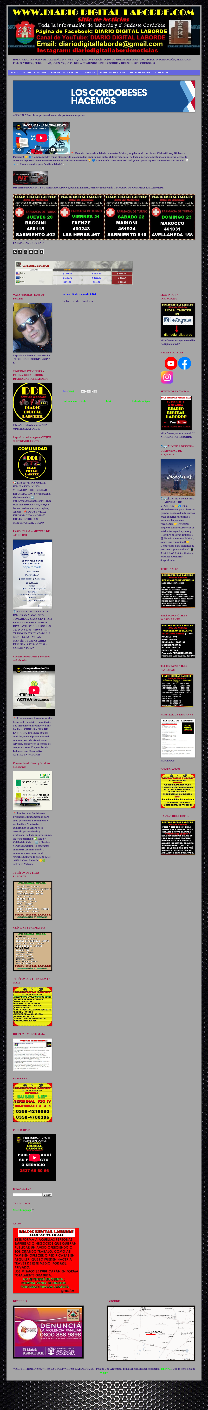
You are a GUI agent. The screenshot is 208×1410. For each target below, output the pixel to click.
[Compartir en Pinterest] (95, 391)
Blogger (103, 1372)
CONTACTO (161, 72)
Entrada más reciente (74, 401)
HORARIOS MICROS (140, 72)
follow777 (166, 1368)
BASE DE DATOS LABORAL (65, 72)
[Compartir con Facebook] (92, 391)
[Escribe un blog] (85, 391)
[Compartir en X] (89, 391)
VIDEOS (14, 72)
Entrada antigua (141, 401)
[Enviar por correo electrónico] (82, 391)
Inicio (109, 401)
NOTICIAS (89, 72)
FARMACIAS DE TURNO (112, 72)
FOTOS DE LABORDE (34, 72)
